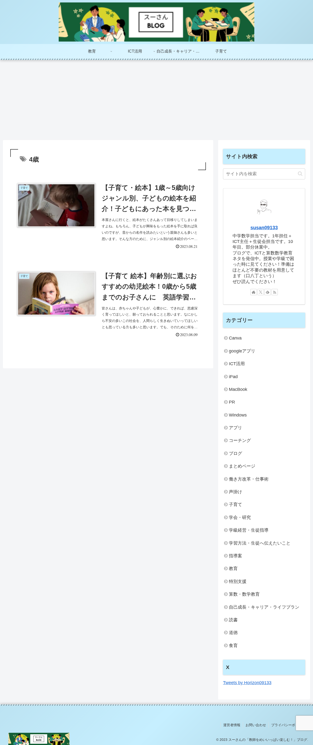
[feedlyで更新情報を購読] (267, 292)
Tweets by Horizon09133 (247, 682)
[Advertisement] (156, 100)
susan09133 (264, 227)
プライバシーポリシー (288, 725)
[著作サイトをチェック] (253, 292)
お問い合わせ (256, 725)
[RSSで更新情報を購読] (274, 292)
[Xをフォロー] (260, 292)
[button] (300, 173)
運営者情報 (231, 725)
